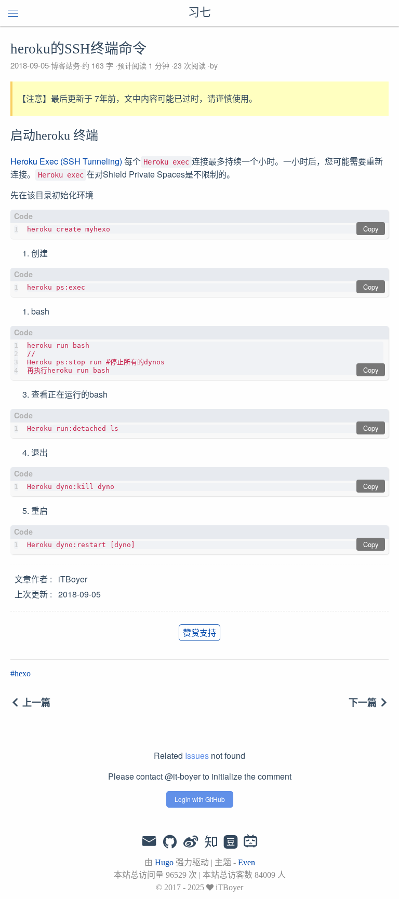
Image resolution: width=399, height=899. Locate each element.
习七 (199, 13)
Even (246, 862)
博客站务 (65, 65)
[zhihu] (211, 842)
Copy (370, 229)
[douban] (230, 842)
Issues (197, 755)
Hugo (164, 862)
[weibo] (190, 842)
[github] (170, 842)
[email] (149, 841)
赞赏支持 (199, 632)
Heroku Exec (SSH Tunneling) (66, 161)
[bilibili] (251, 842)
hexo (23, 673)
